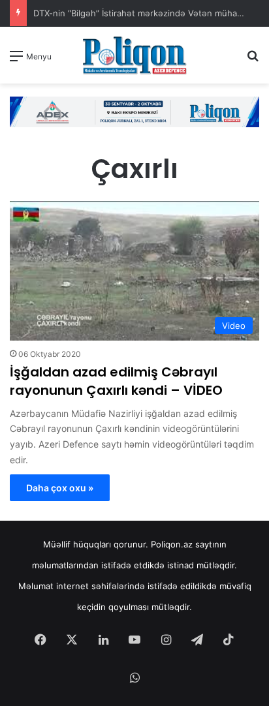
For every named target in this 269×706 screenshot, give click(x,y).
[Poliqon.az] (134, 55)
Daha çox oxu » (59, 487)
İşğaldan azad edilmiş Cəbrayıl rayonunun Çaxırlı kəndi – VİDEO (116, 381)
